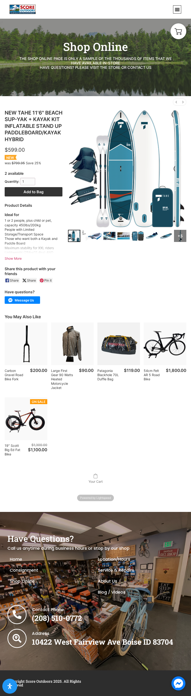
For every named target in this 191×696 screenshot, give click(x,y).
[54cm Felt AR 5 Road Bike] (165, 343)
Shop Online (22, 581)
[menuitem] (176, 102)
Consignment (24, 570)
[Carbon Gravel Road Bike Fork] (26, 343)
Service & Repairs (116, 570)
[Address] (17, 638)
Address (40, 633)
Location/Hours (114, 559)
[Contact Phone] (17, 614)
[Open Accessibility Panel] (9, 686)
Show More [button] (13, 258)
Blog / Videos (112, 592)
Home (16, 559)
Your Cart (96, 481)
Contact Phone (48, 609)
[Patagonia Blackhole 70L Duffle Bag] (118, 343)
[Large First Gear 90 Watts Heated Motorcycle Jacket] (72, 343)
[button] (177, 9)
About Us (107, 581)
